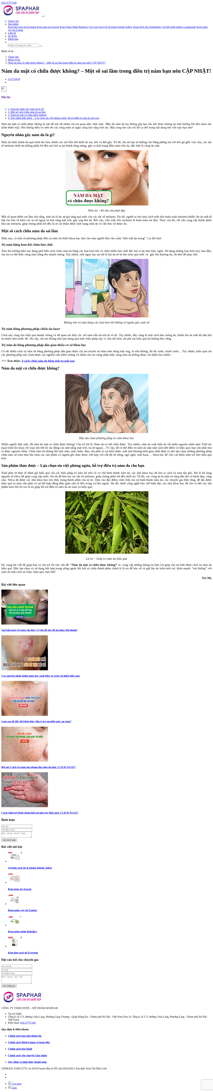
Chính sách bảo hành (20, 1048)
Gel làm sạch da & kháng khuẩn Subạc (30, 867)
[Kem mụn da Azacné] (15, 882)
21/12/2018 (14, 79)
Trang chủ (13, 21)
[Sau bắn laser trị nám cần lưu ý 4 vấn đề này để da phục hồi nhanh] (24, 623)
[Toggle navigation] (43, 16)
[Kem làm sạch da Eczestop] (15, 946)
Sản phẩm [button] (13, 24)
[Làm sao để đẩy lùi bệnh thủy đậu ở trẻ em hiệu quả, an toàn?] (24, 715)
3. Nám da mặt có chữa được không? (27, 115)
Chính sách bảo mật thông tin (24, 1035)
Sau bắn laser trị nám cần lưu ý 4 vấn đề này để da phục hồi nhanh (39, 630)
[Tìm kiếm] (40, 46)
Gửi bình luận (9, 840)
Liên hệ (12, 33)
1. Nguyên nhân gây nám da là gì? (26, 109)
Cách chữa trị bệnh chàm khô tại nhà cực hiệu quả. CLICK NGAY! (39, 812)
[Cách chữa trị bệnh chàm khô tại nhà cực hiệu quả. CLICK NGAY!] (24, 806)
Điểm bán (13, 39)
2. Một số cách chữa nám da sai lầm (27, 112)
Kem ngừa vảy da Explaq (22, 910)
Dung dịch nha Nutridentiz (147, 27)
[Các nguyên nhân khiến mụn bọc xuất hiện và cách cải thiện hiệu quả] (24, 669)
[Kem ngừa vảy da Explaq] (15, 903)
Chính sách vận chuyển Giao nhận (27, 1055)
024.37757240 (9, 2)
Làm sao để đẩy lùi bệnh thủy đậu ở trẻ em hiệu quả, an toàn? (36, 721)
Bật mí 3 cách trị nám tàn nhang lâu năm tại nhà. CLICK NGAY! (38, 767)
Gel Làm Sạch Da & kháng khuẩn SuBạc (110, 27)
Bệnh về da (7, 51)
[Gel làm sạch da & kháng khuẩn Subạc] (15, 861)
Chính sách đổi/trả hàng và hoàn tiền (29, 1042)
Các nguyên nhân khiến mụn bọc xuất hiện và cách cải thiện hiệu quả (40, 675)
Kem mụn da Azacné (48, 27)
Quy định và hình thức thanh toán (27, 1062)
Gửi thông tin (9, 986)
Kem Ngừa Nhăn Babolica (74, 27)
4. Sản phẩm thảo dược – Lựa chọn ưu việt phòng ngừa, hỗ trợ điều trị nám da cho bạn (53, 118)
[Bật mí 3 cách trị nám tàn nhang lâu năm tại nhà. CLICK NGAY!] (24, 760)
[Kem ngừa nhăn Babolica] (15, 925)
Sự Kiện (12, 36)
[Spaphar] (21, 15)
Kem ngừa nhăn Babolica (22, 931)
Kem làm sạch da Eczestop (22, 27)
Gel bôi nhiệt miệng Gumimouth (179, 27)
